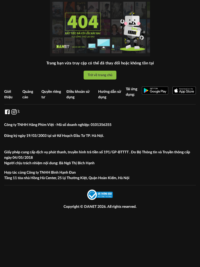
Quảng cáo (27, 94)
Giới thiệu (8, 94)
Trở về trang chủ (100, 75)
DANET (90, 207)
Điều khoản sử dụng (78, 94)
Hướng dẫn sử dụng (109, 94)
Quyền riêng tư (51, 94)
